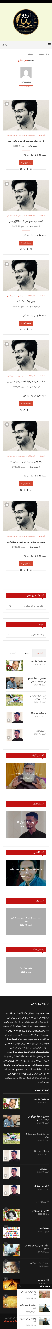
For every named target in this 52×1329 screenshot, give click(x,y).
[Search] (6, 45)
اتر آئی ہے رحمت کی (41, 1186)
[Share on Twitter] (24, 169)
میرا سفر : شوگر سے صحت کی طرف (38, 698)
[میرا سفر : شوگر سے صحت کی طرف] (14, 700)
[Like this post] (31, 169)
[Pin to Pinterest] (21, 169)
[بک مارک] (2, 45)
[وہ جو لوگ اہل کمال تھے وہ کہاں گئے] (44, 1294)
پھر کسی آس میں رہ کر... (28, 1320)
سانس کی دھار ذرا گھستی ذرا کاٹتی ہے (26, 382)
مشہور (26, 653)
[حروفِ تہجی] (11, 1232)
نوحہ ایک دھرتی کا (38, 713)
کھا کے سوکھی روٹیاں (40, 1210)
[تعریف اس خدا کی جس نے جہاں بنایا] (11, 1302)
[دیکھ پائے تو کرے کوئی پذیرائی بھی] (26, 436)
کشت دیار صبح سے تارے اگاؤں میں (26, 221)
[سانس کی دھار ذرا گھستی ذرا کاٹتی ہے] (26, 355)
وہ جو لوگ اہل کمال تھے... (28, 1293)
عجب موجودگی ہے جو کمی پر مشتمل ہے (26, 542)
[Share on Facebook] (27, 169)
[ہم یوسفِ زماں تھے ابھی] (11, 1267)
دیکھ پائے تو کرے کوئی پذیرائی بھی (26, 462)
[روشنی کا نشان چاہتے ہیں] (44, 1307)
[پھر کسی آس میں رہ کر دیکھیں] (44, 1321)
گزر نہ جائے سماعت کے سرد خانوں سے (26, 141)
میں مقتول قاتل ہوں (38, 661)
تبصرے (12, 653)
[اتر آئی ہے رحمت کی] (11, 1190)
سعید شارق (26, 82)
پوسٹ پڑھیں (27, 162)
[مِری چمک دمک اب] (26, 275)
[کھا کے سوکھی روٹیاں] (11, 1215)
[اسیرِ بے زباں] (14, 735)
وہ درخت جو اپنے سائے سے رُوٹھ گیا (26, 871)
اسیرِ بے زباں (41, 730)
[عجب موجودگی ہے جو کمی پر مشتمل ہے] (26, 516)
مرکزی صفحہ (44, 54)
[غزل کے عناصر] (11, 1284)
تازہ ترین (39, 653)
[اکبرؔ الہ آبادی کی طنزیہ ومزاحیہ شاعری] (11, 1250)
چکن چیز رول (26, 968)
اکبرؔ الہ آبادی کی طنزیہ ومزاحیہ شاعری (36, 1247)
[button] (8, 775)
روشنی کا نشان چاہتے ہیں (28, 1306)
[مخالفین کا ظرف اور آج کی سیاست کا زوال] (14, 683)
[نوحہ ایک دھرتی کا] (14, 717)
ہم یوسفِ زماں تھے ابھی (39, 1263)
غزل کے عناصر (43, 1280)
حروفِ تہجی (44, 1228)
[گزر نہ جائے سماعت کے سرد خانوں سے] (26, 115)
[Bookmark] (6, 103)
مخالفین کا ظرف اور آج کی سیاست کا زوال (37, 680)
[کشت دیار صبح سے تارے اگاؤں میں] (26, 195)
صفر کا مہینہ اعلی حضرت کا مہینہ (26, 774)
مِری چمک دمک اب (26, 301)
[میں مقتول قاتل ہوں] (14, 665)
